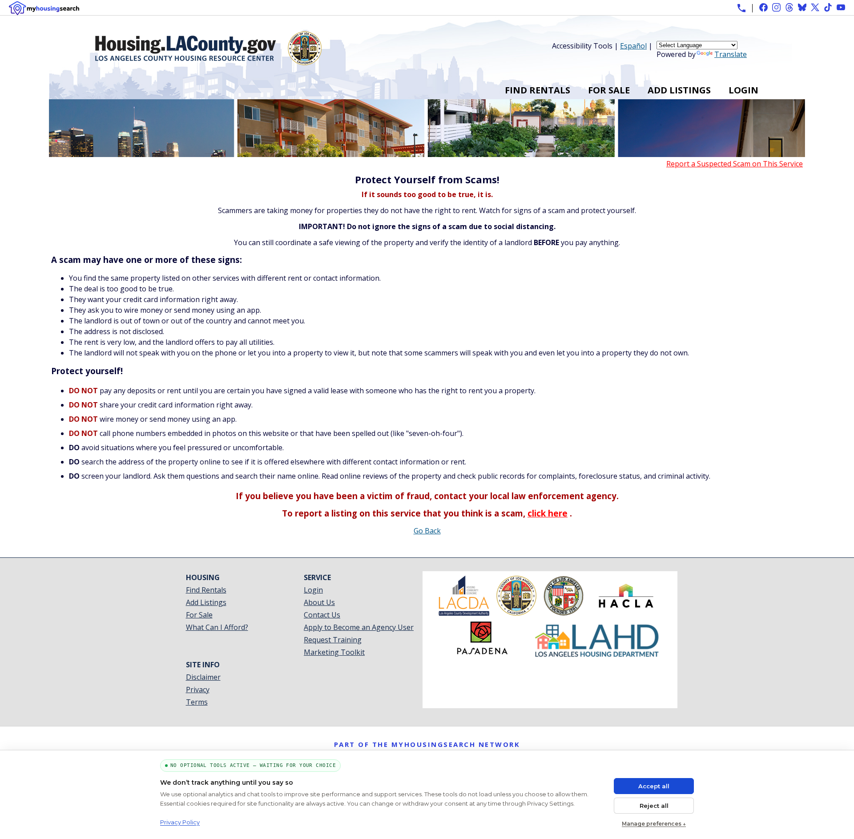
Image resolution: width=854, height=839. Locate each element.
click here (548, 513)
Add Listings (679, 90)
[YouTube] (841, 7)
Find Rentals (537, 90)
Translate (730, 54)
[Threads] (789, 7)
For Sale (609, 90)
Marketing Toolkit (334, 652)
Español (633, 45)
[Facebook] (763, 7)
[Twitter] (815, 7)
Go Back (427, 531)
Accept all (653, 786)
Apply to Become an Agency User (359, 627)
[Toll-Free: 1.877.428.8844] (741, 8)
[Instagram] (776, 7)
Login (743, 90)
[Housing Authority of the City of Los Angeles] (626, 613)
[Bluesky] (802, 7)
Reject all (654, 805)
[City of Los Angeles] (564, 613)
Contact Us (322, 615)
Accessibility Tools (582, 45)
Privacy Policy (180, 822)
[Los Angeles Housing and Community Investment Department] (597, 656)
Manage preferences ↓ (654, 823)
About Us (319, 602)
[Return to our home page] (208, 62)
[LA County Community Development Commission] (464, 613)
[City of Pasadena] (482, 656)
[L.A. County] (516, 613)
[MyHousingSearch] (44, 8)
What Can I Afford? (217, 627)
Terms (197, 702)
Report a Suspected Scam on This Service (734, 164)
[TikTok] (828, 7)
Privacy (197, 689)
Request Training (333, 640)
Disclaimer (203, 677)
